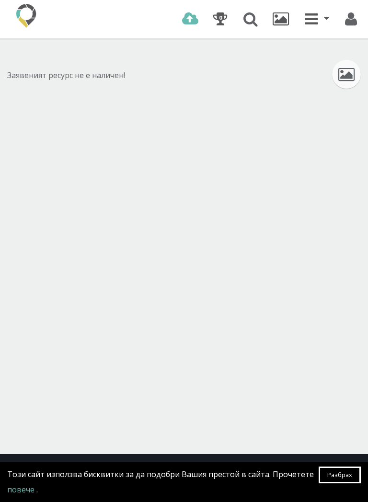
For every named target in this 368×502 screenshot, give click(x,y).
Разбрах (339, 474)
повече (21, 489)
